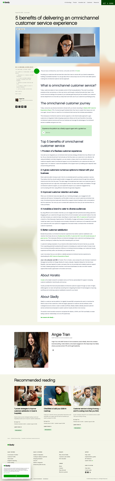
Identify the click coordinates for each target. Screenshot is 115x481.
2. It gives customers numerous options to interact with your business (24, 79)
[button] (36, 71)
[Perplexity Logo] (14, 470)
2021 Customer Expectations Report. (59, 256)
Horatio (78, 71)
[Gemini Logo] (17, 470)
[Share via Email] (25, 107)
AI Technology (68, 2)
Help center (87, 454)
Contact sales (88, 470)
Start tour (48, 132)
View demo (87, 468)
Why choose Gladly (63, 454)
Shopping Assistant (37, 458)
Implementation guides (90, 456)
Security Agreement (37, 478)
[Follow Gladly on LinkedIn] (86, 472)
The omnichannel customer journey (23, 69)
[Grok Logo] (20, 470)
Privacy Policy (19, 478)
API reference (88, 458)
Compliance (45, 478)
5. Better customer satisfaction (24, 88)
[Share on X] (19, 107)
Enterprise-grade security (39, 464)
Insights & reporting (12, 460)
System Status (88, 460)
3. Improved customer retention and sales (25, 83)
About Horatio (18, 91)
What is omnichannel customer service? (24, 67)
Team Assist (10, 458)
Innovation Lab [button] (81, 2)
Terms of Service (11, 478)
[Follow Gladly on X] (90, 472)
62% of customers (82, 217)
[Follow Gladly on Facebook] (88, 472)
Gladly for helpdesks (38, 454)
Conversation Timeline (13, 454)
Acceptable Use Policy (27, 478)
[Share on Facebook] (22, 107)
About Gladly (18, 93)
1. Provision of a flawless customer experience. (25, 76)
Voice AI (35, 460)
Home (9, 438)
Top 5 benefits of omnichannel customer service (24, 72)
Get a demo (108, 3)
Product (75, 2)
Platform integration (38, 462)
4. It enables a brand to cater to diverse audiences (24, 86)
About (60, 466)
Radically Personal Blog (15, 438)
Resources (96, 2)
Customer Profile (11, 456)
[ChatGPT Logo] (9, 470)
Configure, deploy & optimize (40, 456)
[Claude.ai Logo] (11, 470)
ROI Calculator (62, 458)
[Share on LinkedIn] (16, 107)
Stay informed (62, 470)
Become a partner (63, 472)
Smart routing (11, 462)
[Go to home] (5, 2)
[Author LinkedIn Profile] (53, 350)
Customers (89, 2)
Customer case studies (64, 456)
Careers (61, 468)
